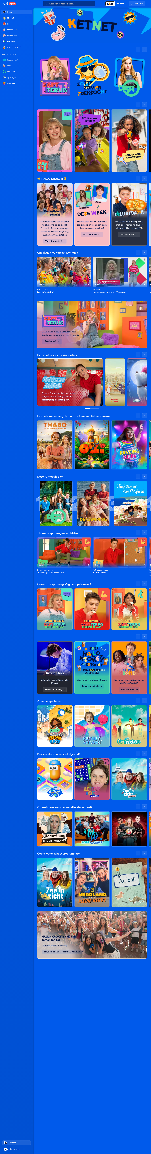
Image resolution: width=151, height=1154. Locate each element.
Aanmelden (138, 4)
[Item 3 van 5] (94, 408)
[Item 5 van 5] (98, 408)
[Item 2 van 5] (91, 408)
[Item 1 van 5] (87, 408)
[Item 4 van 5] (96, 408)
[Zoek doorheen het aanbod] (30, 54)
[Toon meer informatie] (89, 259)
